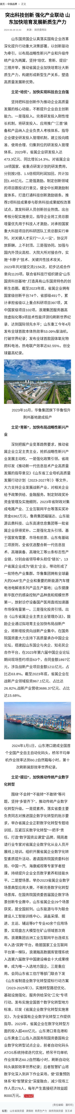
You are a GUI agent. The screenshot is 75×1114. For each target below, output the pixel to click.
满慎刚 (29, 1111)
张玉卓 (68, 1111)
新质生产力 (41, 1111)
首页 (2, 4)
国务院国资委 (56, 1111)
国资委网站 (40, 29)
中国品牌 (12, 4)
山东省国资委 (17, 1111)
